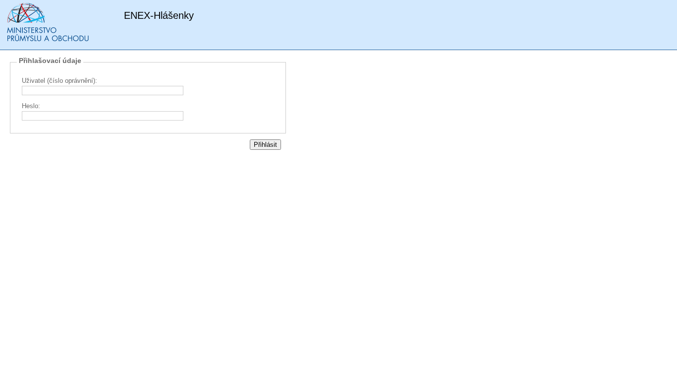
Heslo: (31, 106)
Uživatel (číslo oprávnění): (59, 80)
